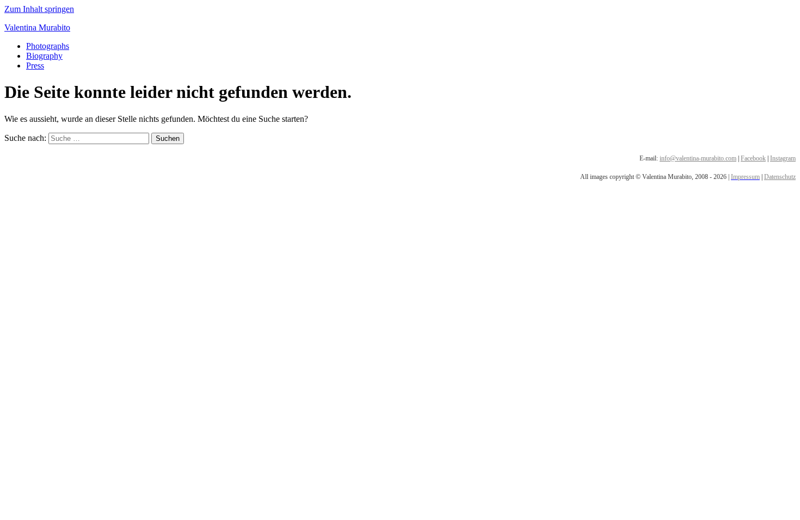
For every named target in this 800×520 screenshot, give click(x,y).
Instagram (783, 158)
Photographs (47, 46)
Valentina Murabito (37, 27)
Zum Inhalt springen (39, 9)
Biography (44, 55)
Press (35, 65)
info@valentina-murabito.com (698, 158)
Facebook (753, 158)
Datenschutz (780, 177)
